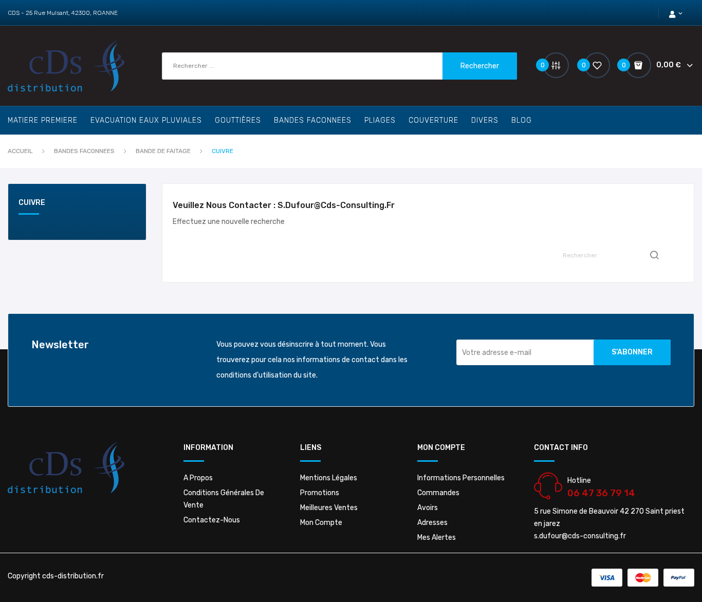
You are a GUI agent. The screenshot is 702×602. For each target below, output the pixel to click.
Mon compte (321, 522)
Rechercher (479, 66)
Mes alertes (436, 537)
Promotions (319, 492)
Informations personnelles (461, 478)
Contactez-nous (211, 520)
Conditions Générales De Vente (223, 499)
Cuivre (32, 203)
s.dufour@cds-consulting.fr (580, 536)
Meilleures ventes (329, 507)
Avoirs (427, 507)
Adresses (432, 522)
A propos (198, 478)
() (585, 65)
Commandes (438, 492)
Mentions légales (328, 478)
